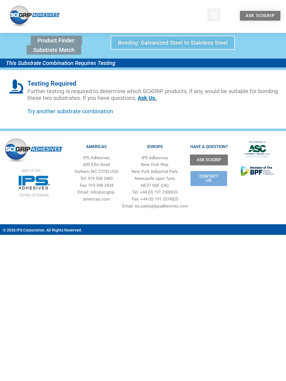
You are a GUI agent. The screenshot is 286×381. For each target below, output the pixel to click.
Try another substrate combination (70, 111)
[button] (214, 14)
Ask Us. (147, 98)
